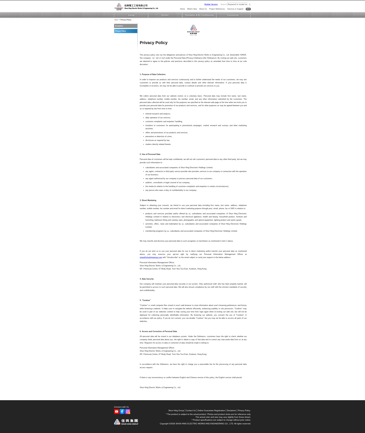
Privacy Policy (244, 410)
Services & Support (235, 9)
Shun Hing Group (176, 410)
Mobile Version (211, 4)
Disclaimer (123, 26)
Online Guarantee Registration (211, 410)
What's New (192, 9)
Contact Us (191, 410)
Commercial (233, 15)
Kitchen (165, 15)
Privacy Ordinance (123, 31)
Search (224, 4)
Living (131, 15)
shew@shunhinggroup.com (151, 257)
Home (182, 9)
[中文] (248, 9)
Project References (217, 9)
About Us (203, 9)
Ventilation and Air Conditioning (199, 15)
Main (116, 20)
